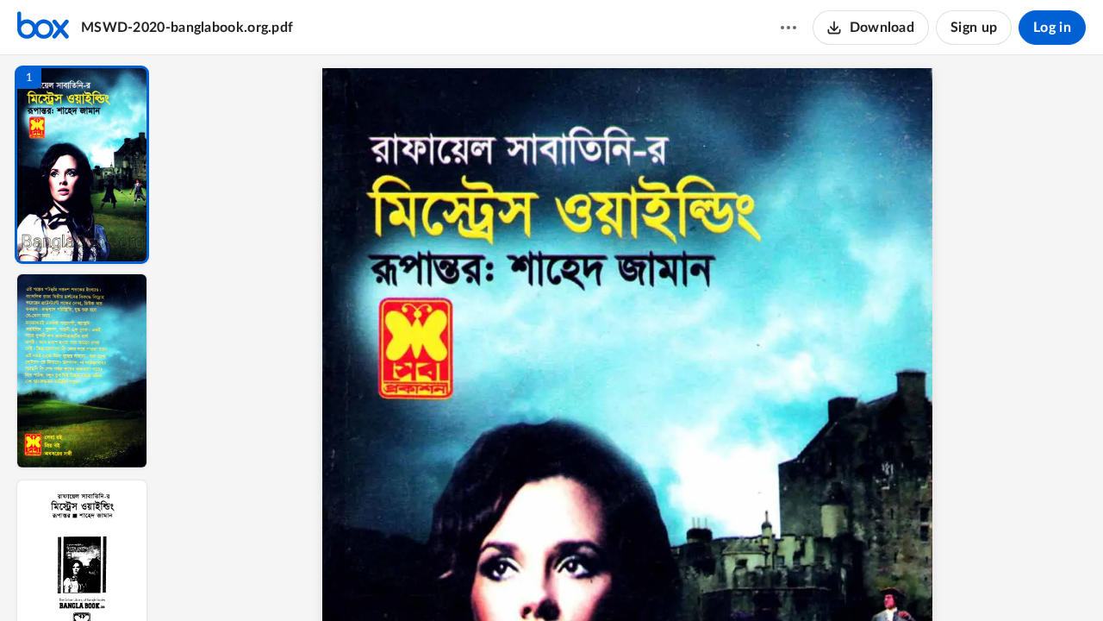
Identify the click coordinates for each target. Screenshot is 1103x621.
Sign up (973, 27)
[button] (81, 164)
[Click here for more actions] (788, 27)
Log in (1052, 27)
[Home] (43, 27)
